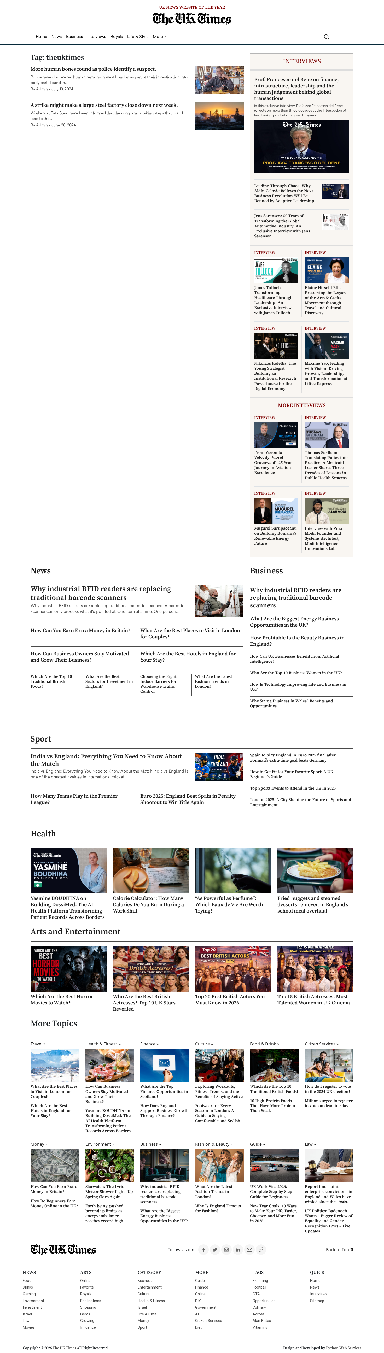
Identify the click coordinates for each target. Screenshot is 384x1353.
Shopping (88, 1307)
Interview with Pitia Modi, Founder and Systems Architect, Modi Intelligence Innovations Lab (323, 538)
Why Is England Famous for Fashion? (218, 1208)
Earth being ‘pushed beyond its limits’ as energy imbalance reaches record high (104, 1213)
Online (85, 1281)
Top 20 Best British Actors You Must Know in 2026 (230, 999)
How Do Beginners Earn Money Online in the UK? (54, 1203)
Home (315, 1281)
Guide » (257, 1144)
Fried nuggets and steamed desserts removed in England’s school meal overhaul (312, 904)
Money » (39, 1144)
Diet (198, 1327)
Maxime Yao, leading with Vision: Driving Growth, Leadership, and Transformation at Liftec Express (326, 373)
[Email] (249, 1249)
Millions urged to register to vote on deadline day (329, 1103)
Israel (27, 1314)
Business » (150, 1144)
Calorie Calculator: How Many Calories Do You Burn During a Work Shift (148, 904)
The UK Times (64, 1348)
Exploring (260, 1281)
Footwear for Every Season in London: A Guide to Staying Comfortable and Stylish (217, 1113)
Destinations (90, 1301)
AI (197, 1314)
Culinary (259, 1307)
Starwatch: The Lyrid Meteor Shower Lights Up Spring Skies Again (109, 1191)
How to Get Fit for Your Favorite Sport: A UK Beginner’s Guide (291, 774)
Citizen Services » (322, 1044)
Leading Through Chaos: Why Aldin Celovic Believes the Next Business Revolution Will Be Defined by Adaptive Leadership (284, 193)
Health (43, 834)
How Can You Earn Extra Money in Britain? (80, 630)
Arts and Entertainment (75, 932)
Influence (88, 1327)
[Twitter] (215, 1249)
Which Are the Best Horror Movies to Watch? (62, 999)
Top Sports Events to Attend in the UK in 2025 (293, 788)
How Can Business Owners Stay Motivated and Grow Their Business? (80, 657)
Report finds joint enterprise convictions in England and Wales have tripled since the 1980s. (328, 1194)
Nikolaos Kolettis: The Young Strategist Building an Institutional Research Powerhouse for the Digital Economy (275, 376)
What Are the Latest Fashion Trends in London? (213, 681)
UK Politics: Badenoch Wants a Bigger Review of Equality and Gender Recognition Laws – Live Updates (328, 1221)
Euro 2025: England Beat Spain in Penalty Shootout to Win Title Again (188, 799)
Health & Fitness (151, 1301)
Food (27, 1281)
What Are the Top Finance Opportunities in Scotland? (164, 1091)
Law (26, 1321)
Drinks (28, 1287)
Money (143, 1321)
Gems (85, 1314)
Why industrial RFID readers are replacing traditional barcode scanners (101, 593)
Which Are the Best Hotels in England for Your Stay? (188, 657)
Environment (33, 1301)
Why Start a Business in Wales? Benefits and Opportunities (291, 703)
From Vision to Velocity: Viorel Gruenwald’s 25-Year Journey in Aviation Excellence (273, 462)
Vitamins (260, 1327)
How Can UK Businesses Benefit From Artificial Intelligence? (294, 659)
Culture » (204, 1044)
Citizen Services (208, 1321)
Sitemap (317, 1301)
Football (259, 1287)
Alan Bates (262, 1321)
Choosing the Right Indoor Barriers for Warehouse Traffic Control (158, 684)
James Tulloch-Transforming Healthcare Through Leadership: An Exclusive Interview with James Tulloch (273, 300)
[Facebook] (203, 1249)
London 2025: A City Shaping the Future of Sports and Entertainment (300, 802)
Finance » (149, 1044)
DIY (198, 1301)
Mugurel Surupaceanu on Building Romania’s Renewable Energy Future (275, 536)
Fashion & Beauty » (213, 1144)
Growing (87, 1321)
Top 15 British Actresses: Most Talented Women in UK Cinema (313, 999)
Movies (29, 1327)
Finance (201, 1287)
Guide (200, 1281)
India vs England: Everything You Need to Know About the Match (106, 760)
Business (266, 571)
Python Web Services (343, 1348)
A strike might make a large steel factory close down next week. (104, 105)
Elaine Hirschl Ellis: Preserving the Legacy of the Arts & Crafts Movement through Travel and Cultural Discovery (325, 300)
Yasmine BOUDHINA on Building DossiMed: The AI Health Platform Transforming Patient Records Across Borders (68, 908)
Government (205, 1307)
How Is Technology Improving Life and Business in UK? (298, 687)
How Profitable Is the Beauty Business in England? (297, 641)
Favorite (87, 1287)
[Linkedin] (238, 1249)
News (41, 571)
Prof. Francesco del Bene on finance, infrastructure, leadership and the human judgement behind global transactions (296, 89)
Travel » (38, 1044)
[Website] (261, 1249)
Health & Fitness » (103, 1044)
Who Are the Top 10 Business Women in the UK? (296, 672)
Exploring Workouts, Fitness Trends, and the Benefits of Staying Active (219, 1091)
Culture (144, 1294)
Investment (32, 1307)
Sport (41, 739)
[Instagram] (226, 1249)
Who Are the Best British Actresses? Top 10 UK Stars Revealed (144, 1003)
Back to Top (339, 1249)
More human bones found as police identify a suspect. (93, 69)
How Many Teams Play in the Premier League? (74, 799)
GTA (256, 1294)
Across (259, 1314)
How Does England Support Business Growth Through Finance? (164, 1110)
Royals (85, 1294)
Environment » (99, 1144)
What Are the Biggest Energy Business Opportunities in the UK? (294, 622)
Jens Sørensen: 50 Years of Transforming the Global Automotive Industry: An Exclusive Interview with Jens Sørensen (282, 226)
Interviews (318, 1294)
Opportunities (264, 1301)
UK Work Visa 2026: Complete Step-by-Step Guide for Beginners (271, 1191)
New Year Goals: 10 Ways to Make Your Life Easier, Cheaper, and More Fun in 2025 (273, 1213)
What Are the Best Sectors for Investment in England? (109, 681)
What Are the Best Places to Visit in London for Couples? (190, 633)
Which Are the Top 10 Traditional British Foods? (51, 681)
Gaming (29, 1294)
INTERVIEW (264, 252)
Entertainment (150, 1287)
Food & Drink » (264, 1044)
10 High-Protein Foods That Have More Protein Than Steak (272, 1105)
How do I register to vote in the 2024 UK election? (328, 1089)
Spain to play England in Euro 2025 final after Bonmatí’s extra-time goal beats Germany (293, 757)
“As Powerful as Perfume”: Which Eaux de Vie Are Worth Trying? (229, 904)
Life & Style (147, 1314)
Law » (310, 1144)
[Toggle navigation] (343, 37)
